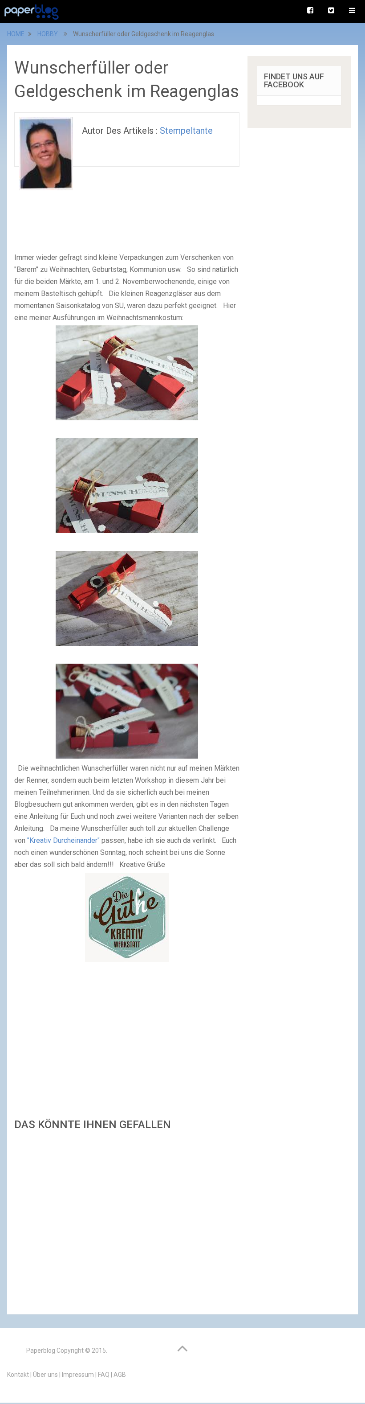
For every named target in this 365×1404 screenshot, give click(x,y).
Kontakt (18, 1374)
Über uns (45, 1374)
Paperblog (40, 1350)
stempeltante (186, 130)
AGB (120, 1374)
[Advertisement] (126, 1220)
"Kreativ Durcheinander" (63, 840)
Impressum (78, 1374)
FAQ (104, 1374)
